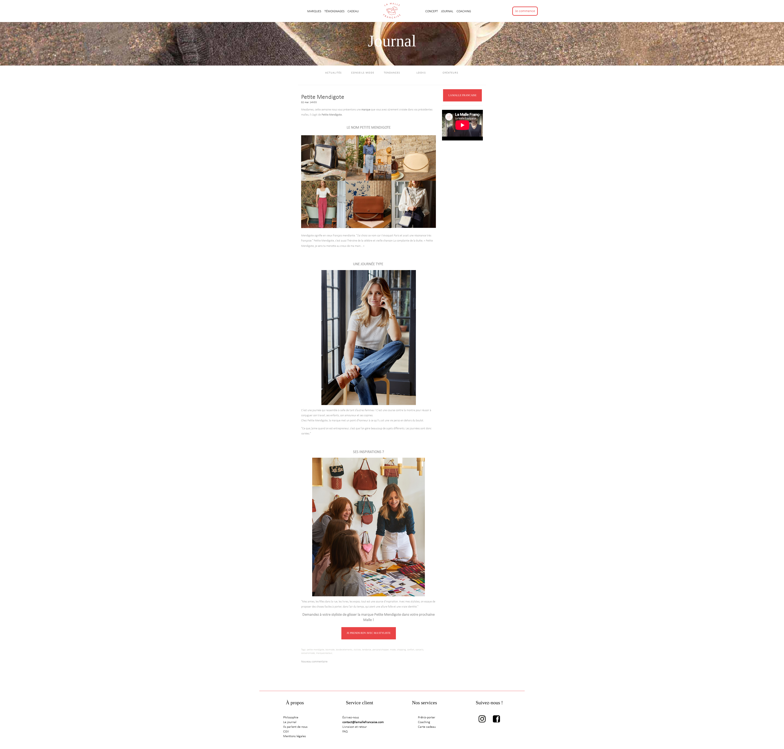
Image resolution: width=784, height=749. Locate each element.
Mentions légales (294, 736)
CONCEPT (432, 11)
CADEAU (353, 11)
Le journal (289, 722)
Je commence (525, 11)
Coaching (464, 11)
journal (447, 11)
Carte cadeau (427, 727)
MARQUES (314, 11)
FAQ (345, 731)
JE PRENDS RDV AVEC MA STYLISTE (369, 632)
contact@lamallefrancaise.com (363, 722)
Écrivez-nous (350, 717)
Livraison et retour (354, 727)
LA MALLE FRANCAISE (462, 95)
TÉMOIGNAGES (334, 11)
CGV (286, 731)
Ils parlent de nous (295, 727)
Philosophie (290, 717)
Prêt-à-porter (426, 717)
